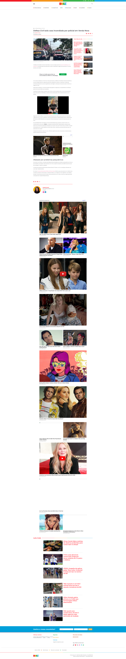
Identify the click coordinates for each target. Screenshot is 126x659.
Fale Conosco (45, 650)
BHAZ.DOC (75, 637)
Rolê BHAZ (46, 7)
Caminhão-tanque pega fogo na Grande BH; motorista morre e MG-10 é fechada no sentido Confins (78, 65)
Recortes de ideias (77, 634)
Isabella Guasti (37, 32)
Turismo (89, 7)
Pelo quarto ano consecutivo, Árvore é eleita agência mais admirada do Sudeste (71, 613)
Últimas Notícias (37, 7)
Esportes (55, 634)
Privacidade (64, 650)
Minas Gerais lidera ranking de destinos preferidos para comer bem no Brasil (73, 542)
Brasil (76, 7)
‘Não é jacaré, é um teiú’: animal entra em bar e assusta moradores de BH (72, 585)
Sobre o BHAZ (37, 650)
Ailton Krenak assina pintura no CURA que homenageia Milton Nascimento (70, 600)
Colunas (55, 640)
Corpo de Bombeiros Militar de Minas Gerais (46, 171)
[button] (86, 33)
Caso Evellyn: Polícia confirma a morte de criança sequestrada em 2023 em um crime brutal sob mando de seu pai (78, 51)
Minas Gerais (68, 7)
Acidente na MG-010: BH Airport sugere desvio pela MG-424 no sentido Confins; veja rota (78, 58)
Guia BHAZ (82, 7)
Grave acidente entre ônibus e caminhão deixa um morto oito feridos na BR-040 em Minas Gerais (78, 71)
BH (62, 7)
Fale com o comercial (55, 650)
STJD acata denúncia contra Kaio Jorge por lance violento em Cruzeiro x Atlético (72, 557)
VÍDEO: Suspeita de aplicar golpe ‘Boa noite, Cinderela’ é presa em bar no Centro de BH (73, 571)
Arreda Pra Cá (55, 7)
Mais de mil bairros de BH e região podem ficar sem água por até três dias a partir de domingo (78, 44)
